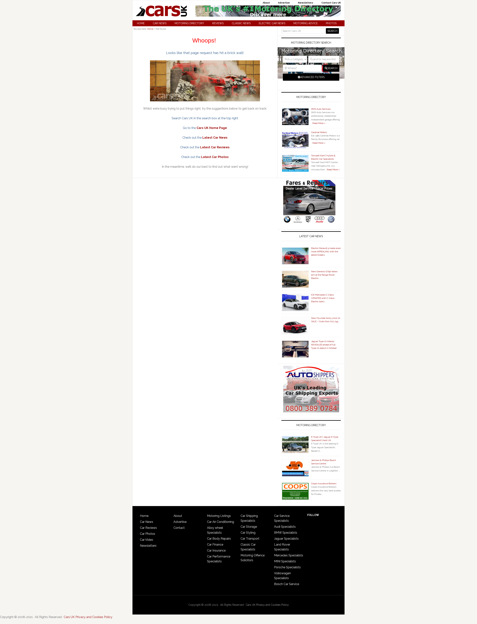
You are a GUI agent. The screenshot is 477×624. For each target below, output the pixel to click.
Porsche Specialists (287, 567)
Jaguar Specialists (286, 538)
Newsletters (148, 545)
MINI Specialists (285, 561)
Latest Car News (215, 137)
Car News (146, 522)
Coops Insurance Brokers (323, 483)
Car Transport (250, 538)
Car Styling (248, 532)
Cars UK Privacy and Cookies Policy (267, 604)
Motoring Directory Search (311, 42)
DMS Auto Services (321, 109)
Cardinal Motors (319, 132)
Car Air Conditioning (220, 522)
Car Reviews (148, 528)
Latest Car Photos (215, 157)
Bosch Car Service (286, 584)
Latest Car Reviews (215, 147)
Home (144, 516)
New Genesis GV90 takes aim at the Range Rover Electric (324, 274)
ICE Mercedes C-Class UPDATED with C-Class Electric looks (322, 298)
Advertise (180, 522)
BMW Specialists (285, 532)
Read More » (318, 123)
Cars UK (161, 11)
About (177, 516)
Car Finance (215, 544)
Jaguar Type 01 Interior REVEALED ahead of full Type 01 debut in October (324, 344)
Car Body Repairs (219, 538)
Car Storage (249, 526)
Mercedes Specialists (288, 555)
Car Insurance (216, 550)
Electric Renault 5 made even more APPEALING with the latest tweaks (326, 251)
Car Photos (147, 533)
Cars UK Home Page (212, 128)
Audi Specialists (285, 526)
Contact (179, 528)
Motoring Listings (219, 516)
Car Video (146, 539)
